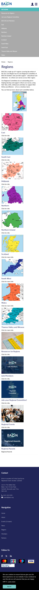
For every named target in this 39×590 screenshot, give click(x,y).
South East (4, 47)
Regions (4, 9)
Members (4, 534)
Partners (3, 538)
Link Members (7, 375)
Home (3, 62)
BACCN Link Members (8, 21)
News (3, 526)
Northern (4, 32)
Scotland (4, 40)
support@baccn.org (8, 497)
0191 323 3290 (7, 495)
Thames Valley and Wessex (9, 51)
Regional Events (8, 424)
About (3, 517)
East (2, 25)
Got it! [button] (9, 586)
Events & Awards (6, 521)
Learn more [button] (11, 581)
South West (4, 44)
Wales (3, 55)
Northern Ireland (6, 36)
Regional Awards (8, 448)
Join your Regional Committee (10, 17)
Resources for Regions (7, 13)
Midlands (4, 28)
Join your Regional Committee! (14, 400)
